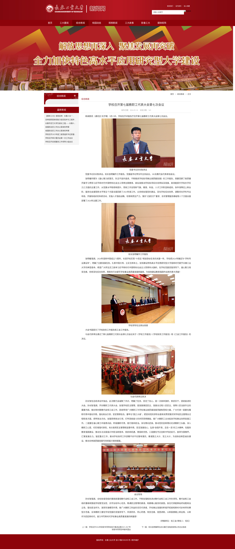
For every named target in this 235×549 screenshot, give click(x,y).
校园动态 (96, 23)
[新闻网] (77, 3)
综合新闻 (80, 23)
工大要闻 (64, 23)
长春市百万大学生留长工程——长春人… (60, 123)
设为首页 (178, 6)
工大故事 (129, 23)
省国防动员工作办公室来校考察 (57, 127)
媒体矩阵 (162, 23)
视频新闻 (113, 23)
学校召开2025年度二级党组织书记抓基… (60, 134)
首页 (50, 23)
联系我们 (170, 6)
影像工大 (145, 23)
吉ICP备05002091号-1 (124, 540)
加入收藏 (187, 6)
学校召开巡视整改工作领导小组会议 (59, 142)
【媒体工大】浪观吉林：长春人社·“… (59, 116)
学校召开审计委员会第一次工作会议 (59, 138)
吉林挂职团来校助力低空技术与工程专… (60, 120)
